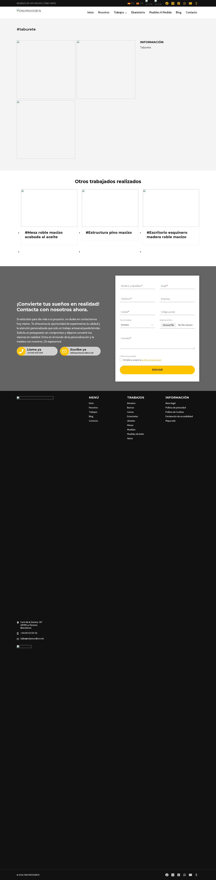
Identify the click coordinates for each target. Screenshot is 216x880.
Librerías (131, 421)
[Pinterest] (179, 3)
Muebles (131, 429)
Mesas (130, 425)
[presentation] (49, 208)
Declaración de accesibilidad (179, 416)
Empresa (165, 299)
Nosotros (103, 12)
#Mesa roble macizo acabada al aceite (44, 234)
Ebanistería (138, 12)
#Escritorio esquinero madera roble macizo (167, 234)
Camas (130, 412)
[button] (46, 69)
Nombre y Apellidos (131, 286)
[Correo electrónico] (190, 3)
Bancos (130, 407)
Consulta (126, 338)
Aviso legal (170, 403)
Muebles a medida (160, 12)
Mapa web (170, 421)
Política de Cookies (174, 412)
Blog (178, 12)
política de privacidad (151, 360)
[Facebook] (167, 3)
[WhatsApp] (184, 3)
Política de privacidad (175, 407)
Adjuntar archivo (166, 320)
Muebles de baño (135, 434)
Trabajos (93, 412)
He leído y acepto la (142, 360)
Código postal (168, 312)
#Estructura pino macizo (109, 232)
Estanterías (132, 416)
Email (164, 286)
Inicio (90, 12)
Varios (130, 438)
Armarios (131, 403)
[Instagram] (173, 3)
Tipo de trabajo (125, 320)
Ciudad (125, 312)
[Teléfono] (196, 3)
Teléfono (126, 299)
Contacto (191, 12)
